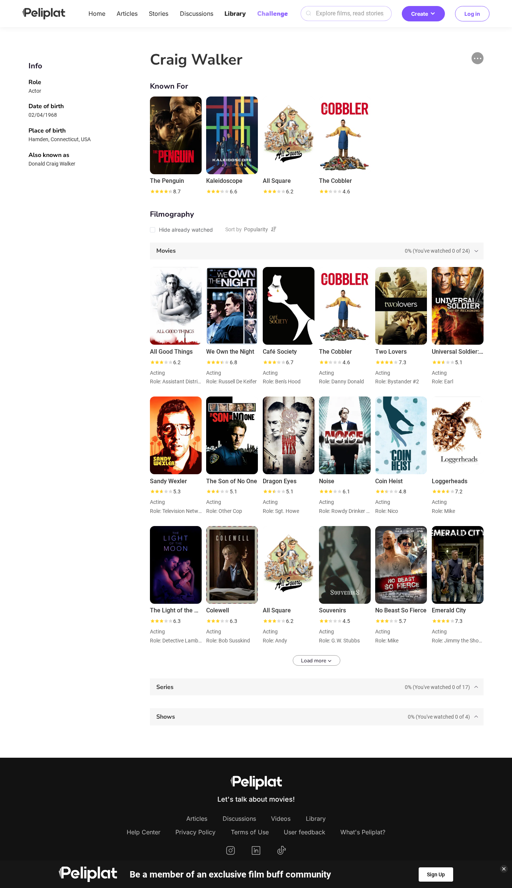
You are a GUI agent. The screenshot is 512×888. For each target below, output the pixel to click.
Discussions (196, 13)
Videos (280, 819)
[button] (478, 58)
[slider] (161, 191)
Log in (472, 14)
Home (96, 13)
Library (235, 13)
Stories (158, 13)
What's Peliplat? (362, 832)
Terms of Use (250, 832)
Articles (127, 13)
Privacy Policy (195, 832)
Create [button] (419, 14)
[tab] (317, 251)
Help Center (143, 832)
